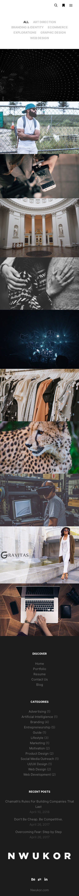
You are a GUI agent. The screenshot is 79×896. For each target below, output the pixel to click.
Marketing (37, 743)
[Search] (56, 5)
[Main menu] (71, 5)
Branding (37, 722)
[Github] (39, 879)
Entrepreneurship (37, 727)
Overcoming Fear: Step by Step (38, 832)
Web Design (39, 38)
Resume (39, 674)
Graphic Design (53, 32)
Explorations (24, 32)
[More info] (63, 5)
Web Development (37, 774)
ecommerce (58, 27)
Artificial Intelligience (37, 717)
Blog (39, 685)
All (26, 22)
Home (39, 664)
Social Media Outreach (37, 759)
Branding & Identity (27, 27)
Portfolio (39, 669)
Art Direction (44, 22)
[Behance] (33, 879)
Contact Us (39, 679)
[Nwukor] (25, 5)
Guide (37, 732)
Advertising (37, 711)
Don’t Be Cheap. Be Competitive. (38, 819)
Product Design (37, 753)
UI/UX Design (37, 764)
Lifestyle (37, 738)
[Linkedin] (46, 879)
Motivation (37, 748)
